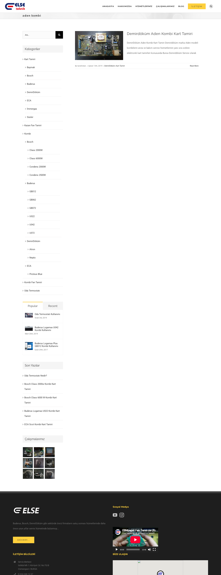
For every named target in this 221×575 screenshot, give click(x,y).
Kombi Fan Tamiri (33, 282)
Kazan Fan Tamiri (32, 125)
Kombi (27, 133)
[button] (211, 6)
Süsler (30, 117)
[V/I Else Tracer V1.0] (50, 452)
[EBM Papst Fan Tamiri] (39, 452)
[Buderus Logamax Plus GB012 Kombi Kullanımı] (29, 344)
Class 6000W (36, 158)
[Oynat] (116, 549)
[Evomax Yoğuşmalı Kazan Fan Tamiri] (50, 473)
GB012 (32, 191)
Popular (33, 306)
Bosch (30, 75)
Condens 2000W (37, 166)
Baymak (31, 67)
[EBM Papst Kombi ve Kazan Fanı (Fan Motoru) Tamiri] (28, 463)
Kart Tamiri (120, 66)
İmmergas (32, 108)
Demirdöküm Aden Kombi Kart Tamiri (160, 34)
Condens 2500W (37, 175)
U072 (32, 233)
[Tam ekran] (154, 549)
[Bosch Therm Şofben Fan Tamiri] (39, 463)
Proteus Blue (35, 274)
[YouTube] (115, 515)
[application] (135, 540)
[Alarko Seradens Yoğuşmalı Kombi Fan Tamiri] (50, 463)
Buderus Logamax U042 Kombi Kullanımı (46, 329)
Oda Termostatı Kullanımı (47, 314)
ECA (29, 100)
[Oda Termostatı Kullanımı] (29, 315)
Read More (194, 66)
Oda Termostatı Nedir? (35, 375)
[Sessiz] (149, 549)
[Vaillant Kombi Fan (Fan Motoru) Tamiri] (28, 452)
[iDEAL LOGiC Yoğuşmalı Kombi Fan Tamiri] (39, 473)
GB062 (32, 199)
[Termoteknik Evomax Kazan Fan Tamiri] (28, 473)
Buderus (31, 84)
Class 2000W (36, 150)
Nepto (32, 257)
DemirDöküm (109, 66)
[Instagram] (122, 515)
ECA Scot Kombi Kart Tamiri (38, 424)
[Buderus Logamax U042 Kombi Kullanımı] (29, 328)
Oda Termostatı (32, 290)
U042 (32, 224)
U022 (32, 216)
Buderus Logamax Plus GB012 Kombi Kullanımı (46, 345)
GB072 (32, 208)
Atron (32, 249)
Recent (52, 306)
